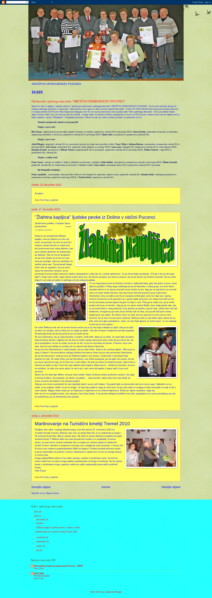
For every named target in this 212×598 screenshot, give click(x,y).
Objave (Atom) (52, 493)
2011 (36, 512)
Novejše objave (41, 487)
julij (38, 550)
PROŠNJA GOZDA (42, 576)
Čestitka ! (40, 523)
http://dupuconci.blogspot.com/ (74, 112)
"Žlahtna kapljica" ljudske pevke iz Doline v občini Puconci (95, 217)
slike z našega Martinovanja (62, 429)
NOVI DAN (39, 573)
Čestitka (39, 193)
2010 (36, 516)
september (41, 541)
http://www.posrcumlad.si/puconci (164, 109)
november (41, 537)
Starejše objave (170, 487)
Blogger (118, 592)
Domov (105, 487)
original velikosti (63, 106)
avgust (39, 546)
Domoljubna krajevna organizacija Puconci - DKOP (58, 566)
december (41, 519)
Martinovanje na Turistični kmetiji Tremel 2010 (82, 423)
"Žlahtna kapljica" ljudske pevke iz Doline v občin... (59, 527)
